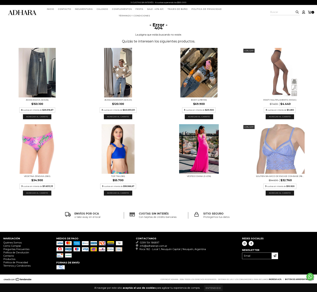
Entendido (213, 288)
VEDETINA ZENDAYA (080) (37, 176)
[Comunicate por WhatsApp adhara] (310, 276)
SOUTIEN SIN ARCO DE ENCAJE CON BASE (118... (280, 176)
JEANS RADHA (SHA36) (37, 100)
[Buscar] (297, 12)
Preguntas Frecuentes (16, 249)
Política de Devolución (16, 252)
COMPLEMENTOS (122, 9)
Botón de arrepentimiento (299, 279)
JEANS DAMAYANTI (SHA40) (118, 100)
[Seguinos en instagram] (244, 243)
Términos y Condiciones (134, 15)
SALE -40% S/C (155, 9)
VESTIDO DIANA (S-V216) (199, 176)
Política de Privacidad (207, 9)
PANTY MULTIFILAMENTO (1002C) (279, 100)
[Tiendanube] (17, 280)
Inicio (50, 9)
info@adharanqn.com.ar (153, 245)
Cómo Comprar (12, 245)
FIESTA (139, 9)
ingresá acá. (275, 279)
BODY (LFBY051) (199, 100)
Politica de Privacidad (15, 262)
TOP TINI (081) (118, 176)
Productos (9, 259)
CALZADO (102, 9)
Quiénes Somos (12, 242)
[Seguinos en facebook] (251, 243)
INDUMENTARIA (84, 9)
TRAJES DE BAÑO (178, 9)
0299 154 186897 (149, 242)
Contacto (64, 9)
